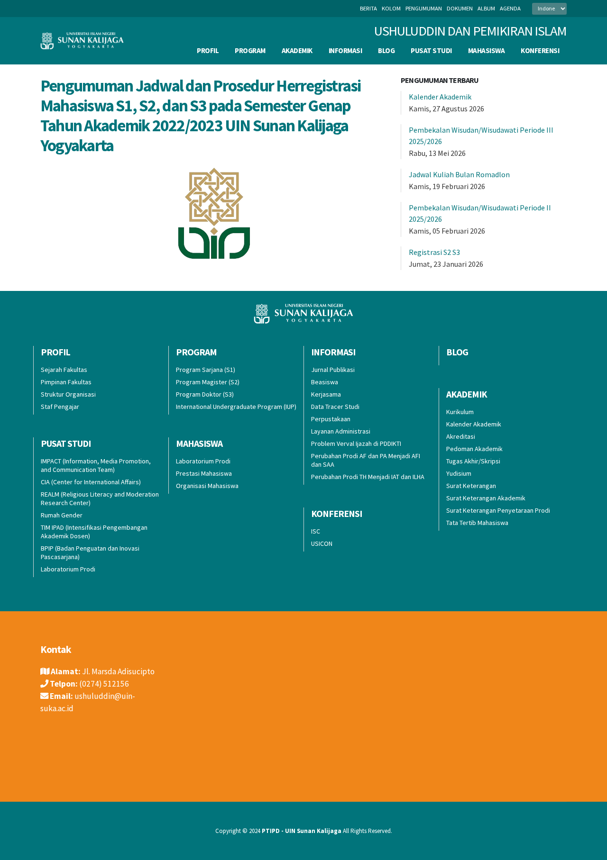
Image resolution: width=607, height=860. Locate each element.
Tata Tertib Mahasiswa (477, 522)
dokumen (460, 8)
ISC (315, 531)
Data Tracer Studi (335, 406)
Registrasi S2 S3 (434, 252)
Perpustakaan (330, 419)
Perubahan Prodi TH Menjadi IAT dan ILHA (367, 476)
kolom (391, 8)
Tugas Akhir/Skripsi (473, 461)
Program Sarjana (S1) (205, 369)
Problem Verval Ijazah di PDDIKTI (356, 443)
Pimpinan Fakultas (66, 382)
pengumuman (423, 8)
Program (250, 50)
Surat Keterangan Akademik (485, 498)
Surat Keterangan (471, 485)
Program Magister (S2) (207, 382)
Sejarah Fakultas (64, 369)
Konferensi (540, 50)
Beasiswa (324, 382)
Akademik (297, 50)
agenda (510, 8)
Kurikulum (460, 411)
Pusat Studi (431, 50)
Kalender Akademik (440, 96)
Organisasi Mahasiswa (207, 485)
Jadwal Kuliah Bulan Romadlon (459, 174)
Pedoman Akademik (474, 448)
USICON (321, 543)
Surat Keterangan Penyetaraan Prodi (498, 510)
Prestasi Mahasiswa (204, 473)
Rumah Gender (62, 515)
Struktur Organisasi (68, 394)
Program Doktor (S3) (205, 394)
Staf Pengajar (60, 406)
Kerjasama (326, 394)
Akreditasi (460, 436)
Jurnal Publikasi (333, 369)
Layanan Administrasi (340, 431)
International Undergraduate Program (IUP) (236, 406)
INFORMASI (345, 50)
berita (368, 8)
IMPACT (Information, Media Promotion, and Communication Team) (96, 465)
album (486, 8)
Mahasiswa (486, 50)
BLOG (386, 50)
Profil (208, 50)
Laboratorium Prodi (68, 569)
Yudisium (458, 473)
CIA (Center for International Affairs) (91, 482)
